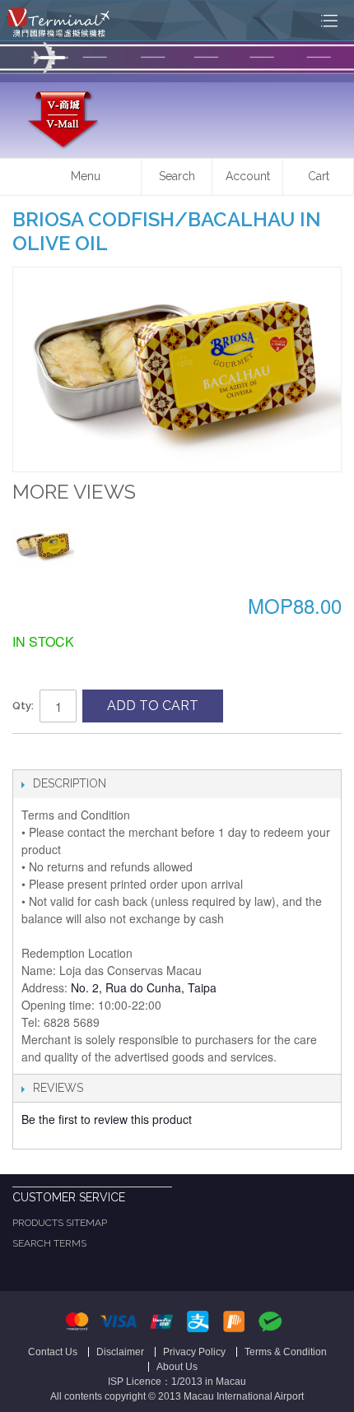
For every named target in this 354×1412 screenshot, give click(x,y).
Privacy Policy (194, 1352)
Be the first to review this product (106, 1119)
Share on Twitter (61, 753)
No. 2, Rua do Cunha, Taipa (142, 987)
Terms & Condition (286, 1352)
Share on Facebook (29, 753)
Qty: (23, 705)
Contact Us (52, 1352)
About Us (177, 1367)
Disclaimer (120, 1352)
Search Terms (49, 1243)
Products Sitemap (59, 1223)
